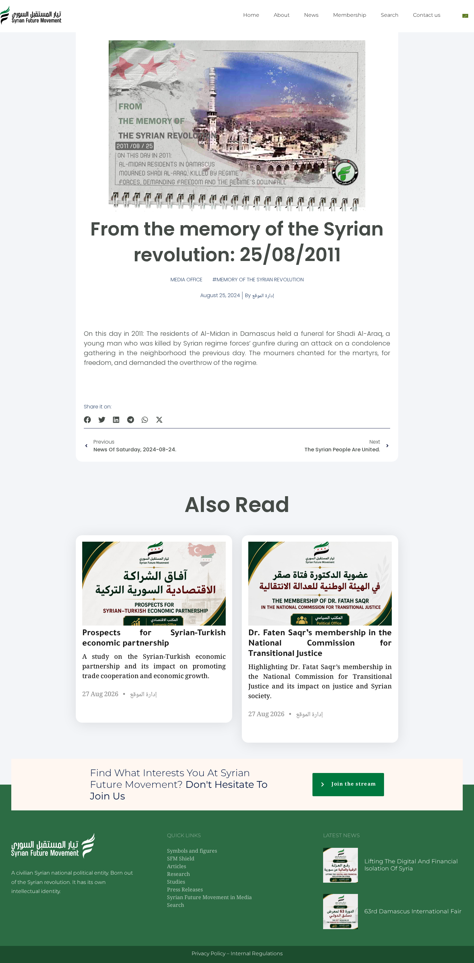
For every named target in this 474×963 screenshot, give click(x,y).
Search (390, 15)
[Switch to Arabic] (465, 15)
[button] (87, 419)
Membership (349, 15)
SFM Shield (180, 859)
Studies (176, 882)
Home (251, 15)
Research (178, 874)
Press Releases (185, 890)
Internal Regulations (257, 953)
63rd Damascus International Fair (412, 911)
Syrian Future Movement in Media (209, 898)
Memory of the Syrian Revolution (260, 279)
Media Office (186, 279)
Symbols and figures (192, 851)
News (311, 15)
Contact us (426, 15)
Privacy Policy (208, 953)
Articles (176, 867)
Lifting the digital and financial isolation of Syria (411, 865)
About (282, 15)
